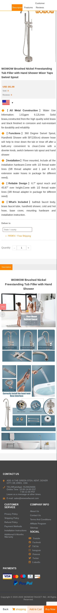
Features (28, 7)
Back (5, 609)
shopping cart (21, 610)
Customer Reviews (40, 5)
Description (17, 7)
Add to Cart (35, 609)
